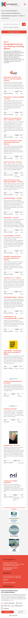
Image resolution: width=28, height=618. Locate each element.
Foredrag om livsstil (10, 409)
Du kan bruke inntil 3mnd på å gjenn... (16, 498)
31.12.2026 (16, 176)
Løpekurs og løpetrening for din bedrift (13, 382)
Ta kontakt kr (21, 463)
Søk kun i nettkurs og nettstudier (11, 27)
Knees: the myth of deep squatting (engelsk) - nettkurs (13, 180)
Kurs (2, 10)
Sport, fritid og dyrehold (10, 10)
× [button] (26, 589)
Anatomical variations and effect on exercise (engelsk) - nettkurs (13, 78)
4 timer (16, 331)
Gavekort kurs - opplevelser (9, 582)
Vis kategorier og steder (14, 32)
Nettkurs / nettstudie (8, 93)
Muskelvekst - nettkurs (11, 217)
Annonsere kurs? (8, 586)
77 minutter (16, 368)
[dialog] (14, 603)
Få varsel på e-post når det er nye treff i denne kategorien (14, 508)
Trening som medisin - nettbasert (11, 481)
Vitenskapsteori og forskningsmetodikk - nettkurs (14, 317)
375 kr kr (22, 368)
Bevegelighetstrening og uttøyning (9, 15)
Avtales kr (20, 396)
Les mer (12, 600)
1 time (16, 93)
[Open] (24, 4)
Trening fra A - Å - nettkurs (12, 278)
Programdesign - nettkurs (12, 235)
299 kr (21, 331)
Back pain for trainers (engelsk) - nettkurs (14, 97)
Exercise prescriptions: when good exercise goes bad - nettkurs (13, 142)
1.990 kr (21, 294)
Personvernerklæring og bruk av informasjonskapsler (10, 568)
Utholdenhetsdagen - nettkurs (13, 297)
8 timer (16, 232)
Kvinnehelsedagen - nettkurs (13, 198)
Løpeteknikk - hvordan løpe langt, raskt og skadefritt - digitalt (13, 352)
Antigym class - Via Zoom (12, 445)
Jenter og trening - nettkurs (13, 162)
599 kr (21, 93)
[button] (14, 615)
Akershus (21, 15)
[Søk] (24, 24)
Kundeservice (7, 573)
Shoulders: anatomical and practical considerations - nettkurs (12, 258)
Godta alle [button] (7, 612)
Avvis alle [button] (20, 612)
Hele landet (6, 395)
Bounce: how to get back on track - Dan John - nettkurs (13, 119)
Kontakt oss (5, 579)
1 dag (15, 175)
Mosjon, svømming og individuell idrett (10, 13)
